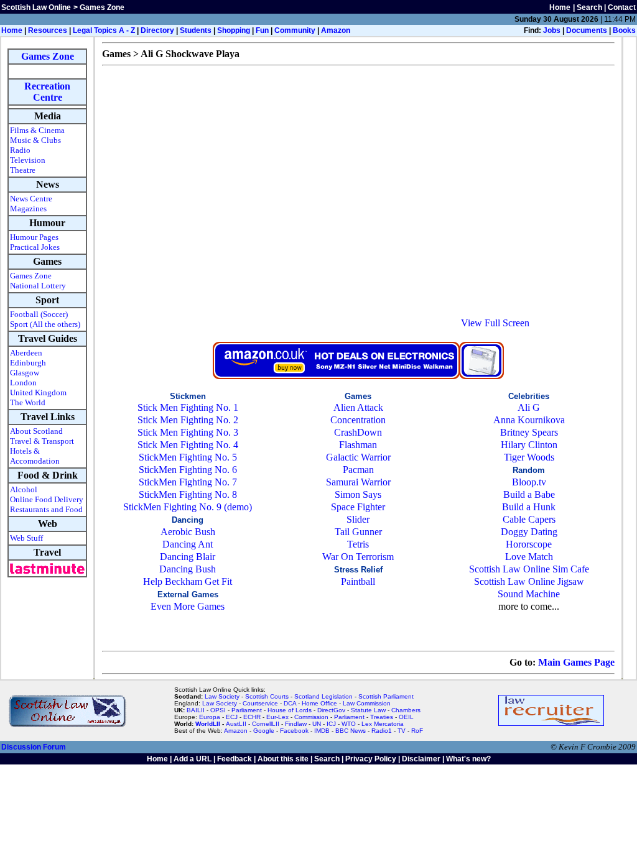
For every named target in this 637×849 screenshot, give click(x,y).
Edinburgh (28, 362)
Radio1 (381, 730)
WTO (349, 723)
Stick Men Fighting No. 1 (187, 407)
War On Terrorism (358, 556)
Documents (586, 30)
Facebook (294, 730)
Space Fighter (358, 507)
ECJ (232, 717)
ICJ (331, 723)
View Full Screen (495, 323)
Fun (262, 30)
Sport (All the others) (45, 324)
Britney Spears (529, 432)
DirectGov (331, 710)
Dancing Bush (187, 569)
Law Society (222, 696)
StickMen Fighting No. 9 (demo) (187, 507)
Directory (157, 30)
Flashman (358, 444)
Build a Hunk (529, 507)
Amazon (335, 30)
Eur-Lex (277, 717)
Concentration (358, 420)
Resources (47, 30)
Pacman (358, 469)
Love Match (529, 556)
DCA (290, 703)
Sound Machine (529, 594)
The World (27, 402)
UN (316, 723)
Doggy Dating (529, 531)
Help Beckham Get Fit (187, 581)
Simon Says (358, 494)
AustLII (236, 723)
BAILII (196, 710)
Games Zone (47, 56)
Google (263, 730)
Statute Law (368, 710)
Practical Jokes (35, 247)
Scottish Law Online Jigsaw (529, 581)
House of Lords (289, 710)
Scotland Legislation (323, 696)
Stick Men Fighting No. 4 (187, 444)
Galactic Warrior (358, 457)
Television (27, 160)
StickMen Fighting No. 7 (188, 482)
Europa (209, 717)
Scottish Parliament (386, 696)
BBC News (350, 730)
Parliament (246, 710)
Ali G (529, 407)
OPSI (218, 710)
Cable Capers (529, 519)
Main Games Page (576, 662)
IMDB (322, 730)
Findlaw (296, 723)
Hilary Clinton (529, 444)
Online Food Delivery (46, 499)
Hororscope (529, 544)
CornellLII (265, 723)
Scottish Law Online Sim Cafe (529, 569)
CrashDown (358, 432)
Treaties (381, 717)
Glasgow (24, 372)
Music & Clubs (35, 140)
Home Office (319, 703)
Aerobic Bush (187, 531)
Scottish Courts (267, 696)
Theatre (22, 170)
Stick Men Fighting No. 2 (187, 420)
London (23, 382)
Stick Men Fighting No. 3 (187, 432)
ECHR (252, 717)
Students (196, 30)
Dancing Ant (187, 544)
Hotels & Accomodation (35, 456)
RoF (417, 730)
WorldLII (207, 723)
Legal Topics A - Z (104, 30)
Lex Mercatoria (382, 723)
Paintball (358, 581)
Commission (311, 717)
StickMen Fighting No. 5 (188, 457)
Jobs (551, 30)
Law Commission (367, 703)
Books (624, 30)
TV (402, 730)
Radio (20, 150)
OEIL (406, 717)
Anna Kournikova (529, 420)
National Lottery (38, 285)
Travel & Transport (42, 441)
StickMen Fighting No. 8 (188, 494)
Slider (358, 519)
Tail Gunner (358, 531)
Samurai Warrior (358, 482)
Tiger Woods (529, 457)
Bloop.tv (529, 482)
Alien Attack (358, 407)
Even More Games (188, 606)
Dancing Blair (187, 556)
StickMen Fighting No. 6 (188, 469)
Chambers (406, 710)
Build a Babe (529, 494)
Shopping (233, 30)
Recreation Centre (47, 92)
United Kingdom (38, 392)
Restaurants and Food (46, 509)
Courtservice (260, 703)
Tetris (358, 544)
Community (294, 30)
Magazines (28, 208)
